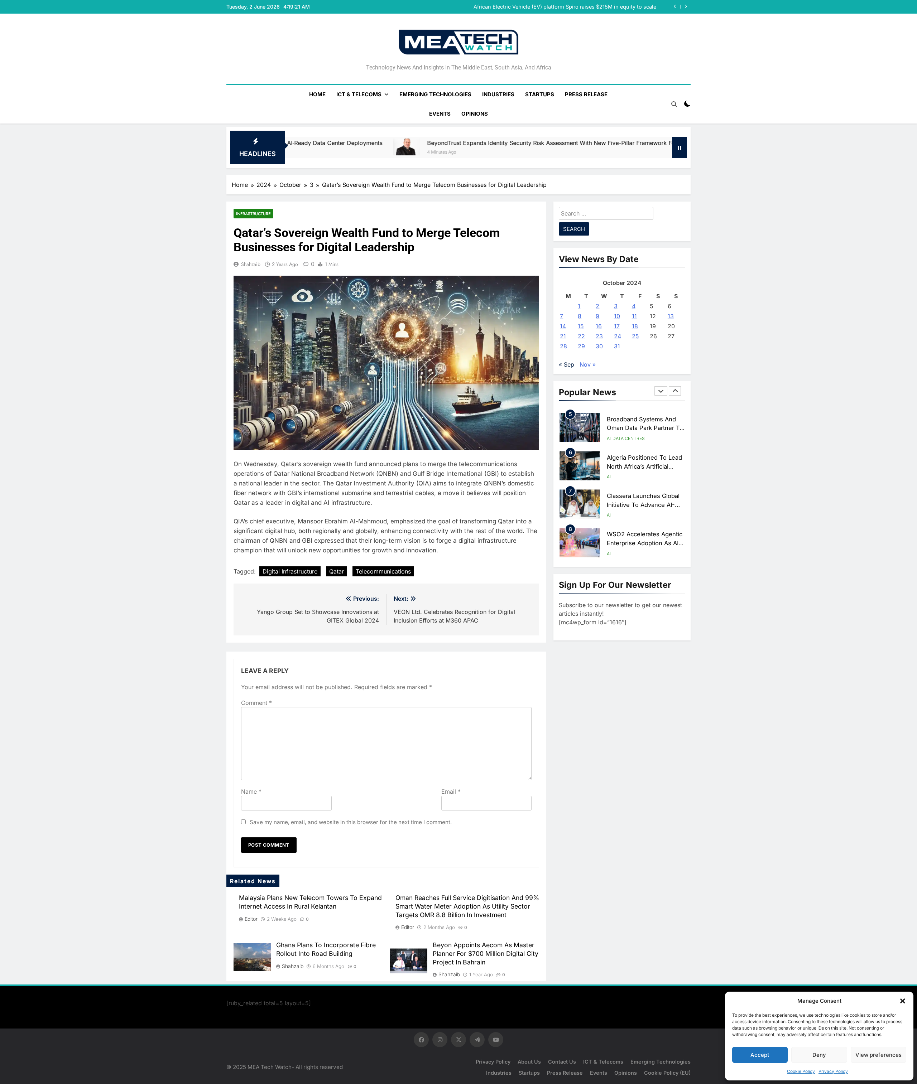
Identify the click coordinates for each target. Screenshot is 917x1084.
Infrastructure (253, 213)
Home (317, 94)
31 (617, 346)
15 (581, 326)
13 (671, 316)
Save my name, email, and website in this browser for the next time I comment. (351, 822)
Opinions (474, 113)
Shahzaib (250, 264)
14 (563, 326)
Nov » (588, 364)
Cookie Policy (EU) (667, 1073)
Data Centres (629, 438)
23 (599, 336)
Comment (256, 702)
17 (617, 326)
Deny (819, 1054)
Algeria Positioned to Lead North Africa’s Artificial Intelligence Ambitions (644, 466)
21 (563, 336)
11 (634, 316)
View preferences (878, 1054)
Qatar (336, 571)
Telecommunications (383, 571)
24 (617, 336)
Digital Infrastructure (290, 571)
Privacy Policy (833, 1071)
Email (451, 791)
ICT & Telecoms (358, 94)
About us (529, 1062)
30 (599, 346)
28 (563, 346)
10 (617, 316)
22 (581, 336)
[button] (902, 1001)
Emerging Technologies (435, 94)
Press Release (586, 94)
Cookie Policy (801, 1071)
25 (635, 336)
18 (635, 326)
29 (581, 346)
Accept (759, 1054)
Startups (539, 94)
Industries (498, 94)
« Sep (566, 364)
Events (440, 113)
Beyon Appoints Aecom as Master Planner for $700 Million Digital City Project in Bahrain (485, 953)
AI (609, 438)
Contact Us (562, 1062)
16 (599, 326)
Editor (251, 919)
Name (251, 791)
